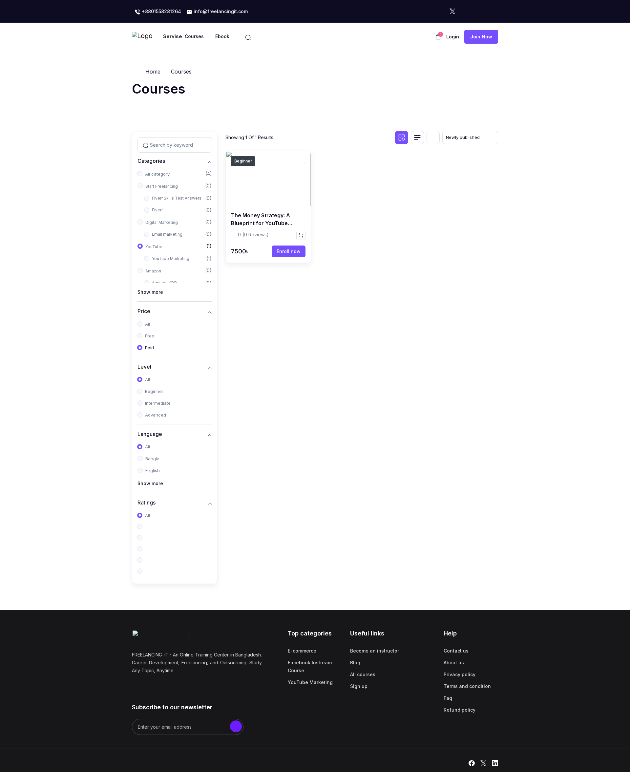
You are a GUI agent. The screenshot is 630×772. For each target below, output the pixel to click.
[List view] (417, 137)
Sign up (359, 686)
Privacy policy (459, 674)
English (152, 470)
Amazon (153, 270)
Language (149, 434)
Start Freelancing (161, 186)
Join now (481, 36)
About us (454, 662)
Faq (448, 698)
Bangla (152, 458)
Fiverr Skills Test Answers (176, 198)
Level (144, 367)
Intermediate (158, 403)
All (147, 324)
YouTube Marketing (170, 258)
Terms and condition (467, 686)
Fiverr (157, 209)
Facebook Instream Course (310, 666)
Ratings (146, 503)
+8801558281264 (160, 11)
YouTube (153, 246)
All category (157, 174)
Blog (355, 662)
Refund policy (459, 710)
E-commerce (302, 651)
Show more (150, 292)
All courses (362, 674)
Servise (172, 36)
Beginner (154, 391)
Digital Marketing (161, 222)
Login (452, 36)
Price (143, 311)
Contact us (456, 651)
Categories (151, 161)
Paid (149, 347)
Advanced (155, 415)
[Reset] (433, 137)
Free (149, 335)
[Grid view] (401, 137)
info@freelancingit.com (220, 11)
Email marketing (167, 234)
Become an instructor (374, 651)
